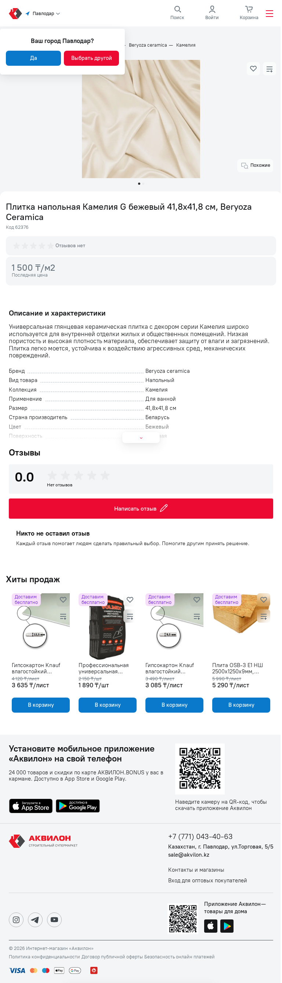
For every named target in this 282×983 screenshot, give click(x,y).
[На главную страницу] (44, 858)
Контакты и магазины (196, 870)
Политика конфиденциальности (44, 956)
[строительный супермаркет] (15, 13)
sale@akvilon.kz (188, 855)
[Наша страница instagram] (16, 919)
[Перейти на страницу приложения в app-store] (31, 807)
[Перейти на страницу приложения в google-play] (78, 807)
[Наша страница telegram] (35, 919)
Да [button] (33, 58)
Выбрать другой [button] (91, 58)
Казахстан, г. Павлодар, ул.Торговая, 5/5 (220, 847)
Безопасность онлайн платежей (179, 956)
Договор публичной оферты (112, 956)
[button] (253, 68)
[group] (34, 245)
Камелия (186, 45)
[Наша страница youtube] (54, 919)
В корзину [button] (41, 705)
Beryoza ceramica (148, 45)
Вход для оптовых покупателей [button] (207, 881)
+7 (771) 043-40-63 (200, 836)
